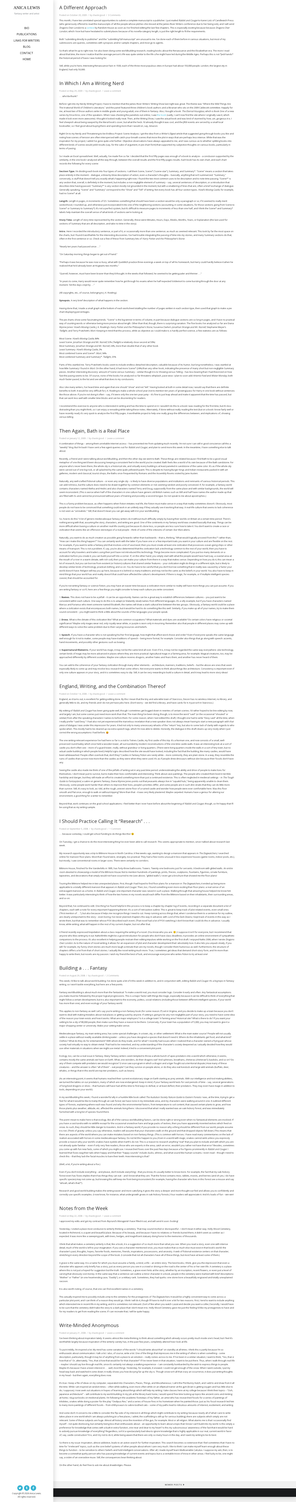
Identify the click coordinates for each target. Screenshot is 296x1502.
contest (90, 27)
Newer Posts (173, 1484)
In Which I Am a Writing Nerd (91, 83)
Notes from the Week (83, 1208)
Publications (27, 34)
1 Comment (115, 828)
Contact (26, 53)
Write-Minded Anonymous (89, 1325)
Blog (26, 47)
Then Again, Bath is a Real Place (94, 430)
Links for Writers (27, 40)
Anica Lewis (27, 7)
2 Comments (113, 975)
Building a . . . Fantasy (83, 968)
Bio (26, 28)
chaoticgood (99, 15)
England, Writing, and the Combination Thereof (112, 686)
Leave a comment (112, 90)
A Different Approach (83, 7)
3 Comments (114, 15)
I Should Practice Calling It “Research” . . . (104, 821)
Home (27, 59)
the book (161, 114)
